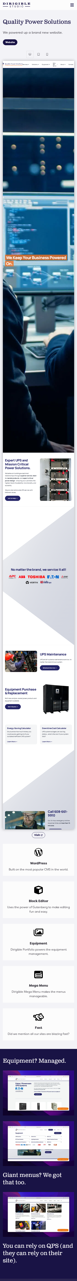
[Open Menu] (72, 5)
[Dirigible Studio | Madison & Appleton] (16, 5)
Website (10, 42)
